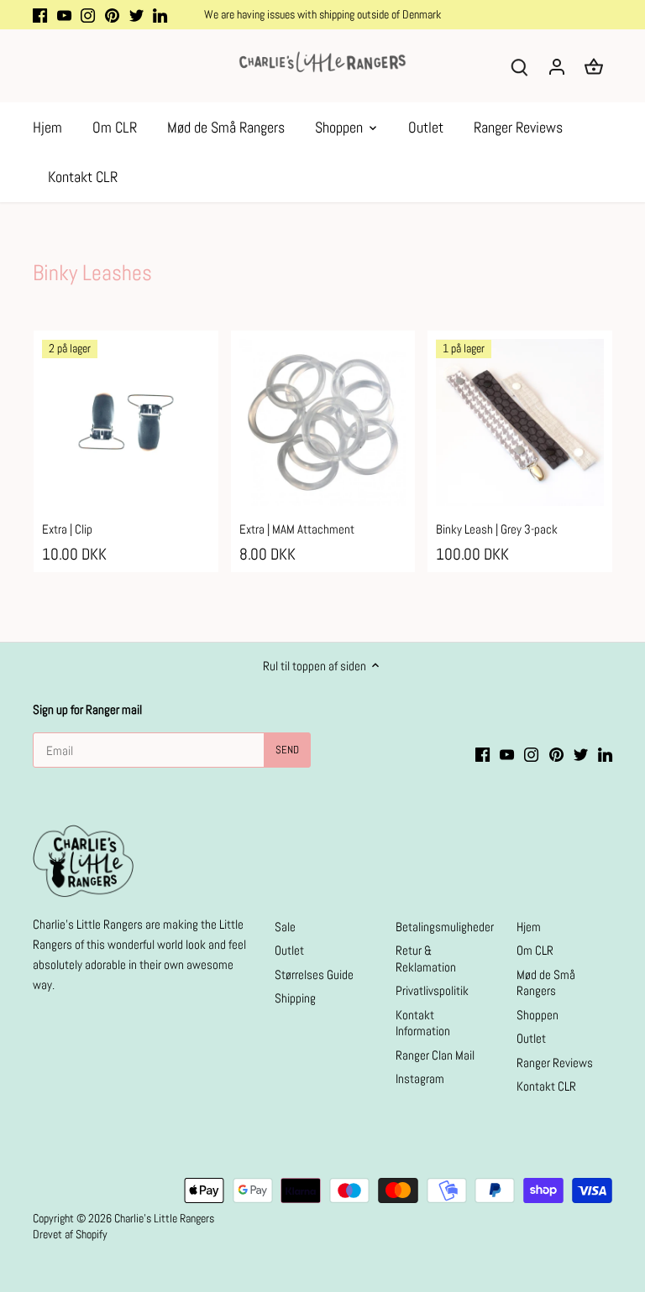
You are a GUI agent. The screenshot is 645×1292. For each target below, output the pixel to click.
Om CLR (535, 950)
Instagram (420, 1078)
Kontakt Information (423, 1023)
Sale (285, 927)
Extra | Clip (67, 529)
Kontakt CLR (546, 1086)
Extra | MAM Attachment (296, 529)
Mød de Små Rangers (546, 982)
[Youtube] (64, 14)
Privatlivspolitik (432, 990)
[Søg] (519, 66)
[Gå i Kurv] (594, 66)
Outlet (289, 950)
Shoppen (537, 1015)
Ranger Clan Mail (435, 1055)
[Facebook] (40, 14)
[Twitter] (136, 14)
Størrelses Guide (314, 974)
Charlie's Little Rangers (164, 1218)
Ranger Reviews (555, 1063)
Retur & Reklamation (426, 958)
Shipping (295, 998)
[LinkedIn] (160, 14)
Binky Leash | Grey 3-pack (497, 529)
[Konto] (556, 66)
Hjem (529, 927)
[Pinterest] (112, 14)
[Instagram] (88, 14)
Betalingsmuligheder (445, 927)
